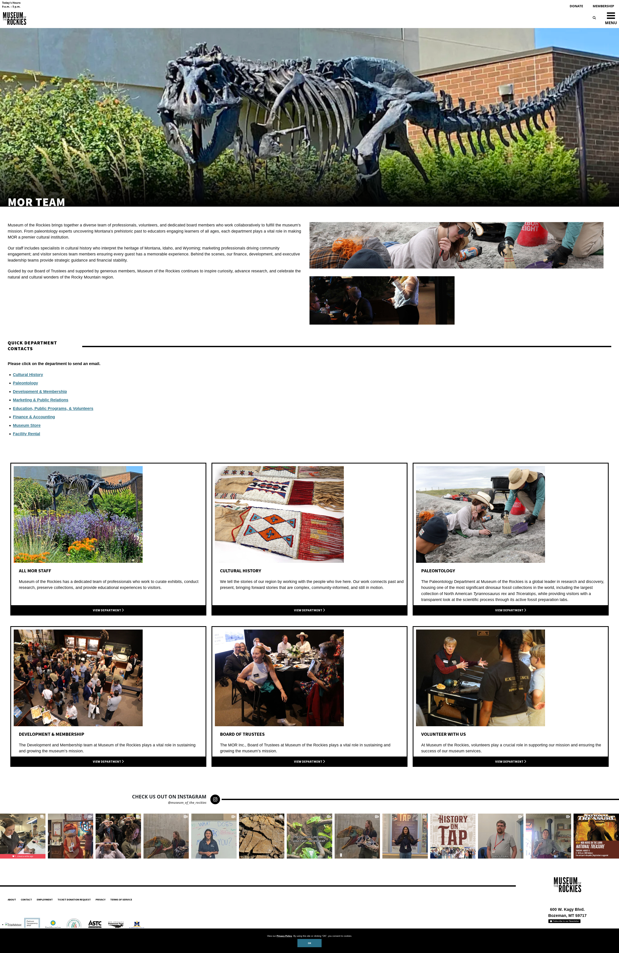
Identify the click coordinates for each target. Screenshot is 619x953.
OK (309, 943)
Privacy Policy (284, 936)
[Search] (594, 18)
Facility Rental (26, 433)
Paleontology (25, 383)
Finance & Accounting (34, 417)
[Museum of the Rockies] (155, 18)
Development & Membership (40, 391)
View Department (107, 610)
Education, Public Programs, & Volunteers (53, 408)
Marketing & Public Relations (40, 400)
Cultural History (28, 374)
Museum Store (27, 425)
